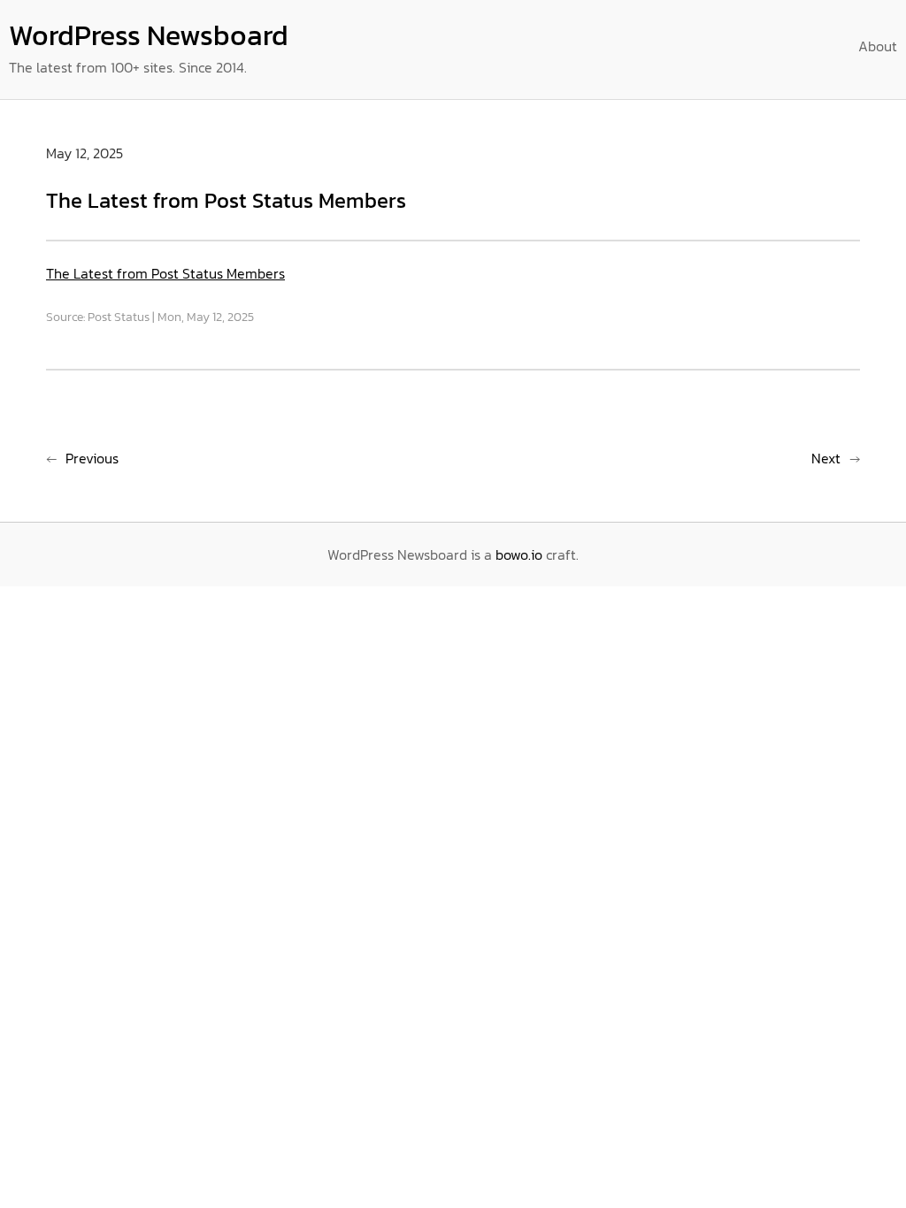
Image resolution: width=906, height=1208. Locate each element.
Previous (92, 458)
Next (826, 458)
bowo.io (518, 554)
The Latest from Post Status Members (165, 273)
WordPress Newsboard (148, 35)
